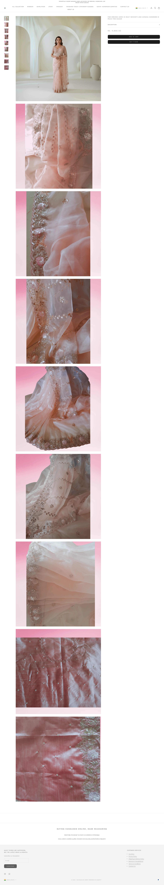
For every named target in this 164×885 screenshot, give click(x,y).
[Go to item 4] (6, 37)
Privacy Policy (133, 856)
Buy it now (134, 42)
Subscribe (10, 866)
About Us (70, 9)
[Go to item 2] (6, 24)
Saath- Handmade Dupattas (107, 6)
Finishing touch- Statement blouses (79, 6)
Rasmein (30, 6)
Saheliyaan (41, 6)
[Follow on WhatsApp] (9, 874)
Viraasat (59, 6)
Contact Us (125, 6)
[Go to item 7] (6, 55)
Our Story (131, 854)
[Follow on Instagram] (5, 874)
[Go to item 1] (6, 18)
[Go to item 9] (6, 67)
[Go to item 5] (6, 43)
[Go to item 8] (6, 61)
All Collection (18, 6)
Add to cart (134, 37)
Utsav (51, 6)
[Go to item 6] (6, 49)
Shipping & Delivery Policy (136, 859)
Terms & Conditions (135, 864)
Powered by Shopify (95, 880)
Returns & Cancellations (136, 861)
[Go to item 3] (6, 30)
